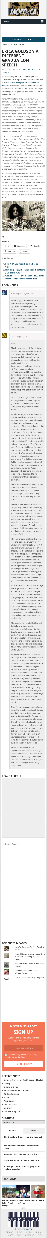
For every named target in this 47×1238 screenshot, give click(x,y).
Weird (34, 69)
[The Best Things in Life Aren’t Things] (9, 1191)
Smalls (6, 1097)
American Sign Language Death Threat (21, 1154)
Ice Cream (8, 1108)
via (3, 237)
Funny (24, 69)
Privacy (9, 1232)
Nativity (7, 1083)
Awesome (29, 1235)
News (29, 69)
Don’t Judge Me (10, 1104)
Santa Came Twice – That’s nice (16, 1090)
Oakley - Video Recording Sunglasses (29, 978)
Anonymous (9, 1101)
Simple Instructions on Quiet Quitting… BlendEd (23, 1080)
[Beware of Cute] (38, 1191)
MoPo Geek (26, 1229)
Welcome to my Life (12, 1111)
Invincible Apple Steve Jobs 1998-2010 (21, 1160)
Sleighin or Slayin (11, 1087)
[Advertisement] (24, 30)
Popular (12, 1131)
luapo (4, 69)
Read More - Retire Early (23, 40)
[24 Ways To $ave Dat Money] (23, 1191)
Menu (6, 21)
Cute (40, 1235)
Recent (34, 1131)
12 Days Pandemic (11, 1094)
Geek (19, 1235)
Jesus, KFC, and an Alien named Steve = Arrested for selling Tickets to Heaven (30, 956)
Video (10, 1235)
